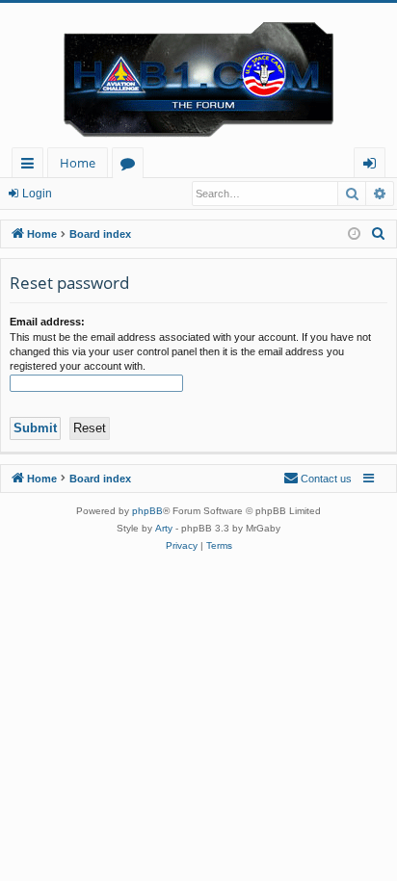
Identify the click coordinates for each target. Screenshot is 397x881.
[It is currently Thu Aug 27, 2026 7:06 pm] (354, 234)
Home (77, 162)
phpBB (147, 510)
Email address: (47, 321)
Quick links (31, 166)
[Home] (198, 75)
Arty (163, 528)
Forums (131, 166)
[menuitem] (378, 234)
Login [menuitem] (373, 166)
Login (37, 193)
